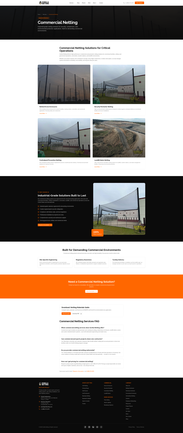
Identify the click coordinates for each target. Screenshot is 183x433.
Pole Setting (107, 399)
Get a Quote (139, 2)
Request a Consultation (44, 225)
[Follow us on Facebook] (85, 427)
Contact (101, 2)
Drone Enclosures (108, 385)
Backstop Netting (86, 395)
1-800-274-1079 (90, 371)
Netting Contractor (130, 388)
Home (39, 14)
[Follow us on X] (101, 427)
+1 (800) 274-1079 (45, 409)
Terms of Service (140, 427)
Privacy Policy (132, 427)
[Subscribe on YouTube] (97, 427)
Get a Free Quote (90, 291)
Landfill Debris (107, 393)
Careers (127, 398)
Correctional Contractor (131, 393)
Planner (83, 2)
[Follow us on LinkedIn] (93, 427)
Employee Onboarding (131, 401)
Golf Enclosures (85, 393)
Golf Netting (85, 385)
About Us (128, 385)
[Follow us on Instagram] (89, 427)
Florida (83, 403)
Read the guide (66, 313)
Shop (78, 2)
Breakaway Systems (108, 405)
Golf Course (85, 390)
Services (71, 2)
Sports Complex (86, 401)
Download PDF (76, 313)
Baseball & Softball (86, 398)
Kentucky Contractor (130, 390)
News (127, 413)
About (94, 2)
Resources (128, 403)
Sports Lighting (107, 402)
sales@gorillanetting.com (46, 406)
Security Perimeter (108, 388)
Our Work (128, 411)
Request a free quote (78, 371)
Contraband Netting (108, 390)
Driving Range (85, 388)
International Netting (130, 395)
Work (89, 2)
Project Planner (129, 406)
